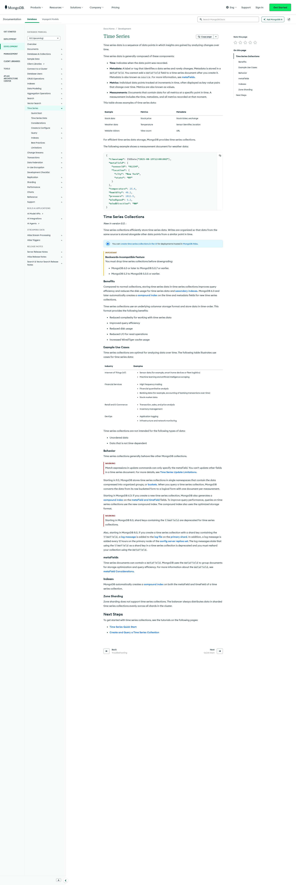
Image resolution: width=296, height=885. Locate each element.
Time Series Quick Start (123, 626)
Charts (30, 192)
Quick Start (36, 113)
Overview (31, 44)
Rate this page (240, 37)
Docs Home (109, 28)
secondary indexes (186, 290)
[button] (231, 7)
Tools (7, 68)
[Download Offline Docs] (58, 880)
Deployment (10, 39)
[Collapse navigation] (65, 880)
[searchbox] (228, 19)
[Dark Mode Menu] (289, 19)
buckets (152, 484)
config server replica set (174, 541)
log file (158, 536)
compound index (147, 295)
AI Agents (32, 223)
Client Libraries (12, 61)
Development (124, 28)
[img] (235, 42)
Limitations (36, 147)
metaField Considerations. (118, 571)
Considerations (38, 123)
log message (128, 536)
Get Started (280, 7)
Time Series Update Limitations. (178, 472)
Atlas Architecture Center (11, 78)
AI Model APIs (33, 213)
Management (11, 54)
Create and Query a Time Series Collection (134, 632)
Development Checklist (38, 172)
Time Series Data (39, 118)
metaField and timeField (146, 499)
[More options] (215, 37)
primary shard (179, 536)
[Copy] (220, 155)
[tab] (32, 19)
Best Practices (38, 142)
